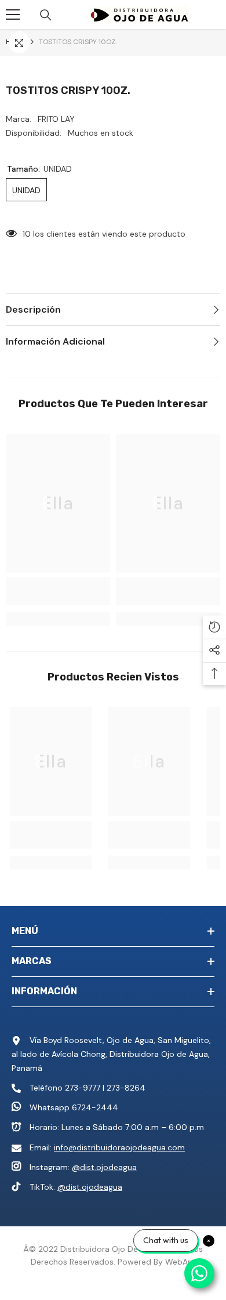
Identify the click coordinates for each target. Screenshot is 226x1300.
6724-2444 (95, 1107)
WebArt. (180, 1261)
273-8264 (126, 1087)
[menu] (13, 14)
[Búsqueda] (46, 15)
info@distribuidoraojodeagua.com (119, 1147)
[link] (58, 591)
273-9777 (82, 1087)
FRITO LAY (56, 119)
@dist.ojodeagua (104, 1167)
